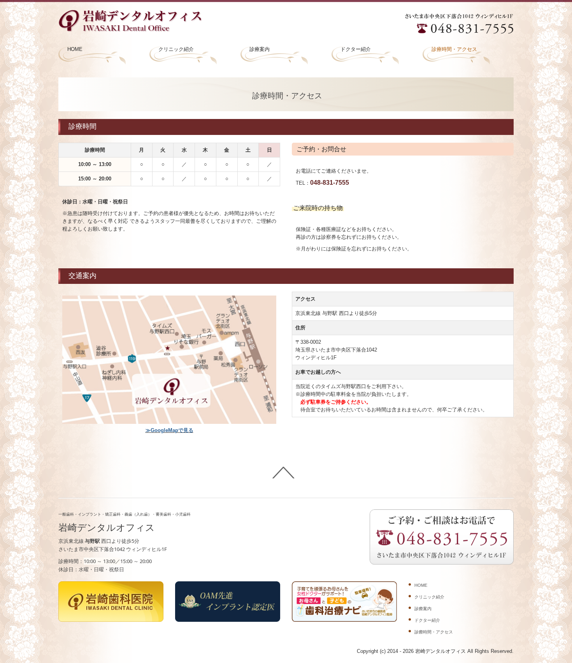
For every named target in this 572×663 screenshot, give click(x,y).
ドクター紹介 (355, 49)
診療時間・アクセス (454, 49)
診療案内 (259, 49)
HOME (74, 49)
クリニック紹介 (176, 49)
